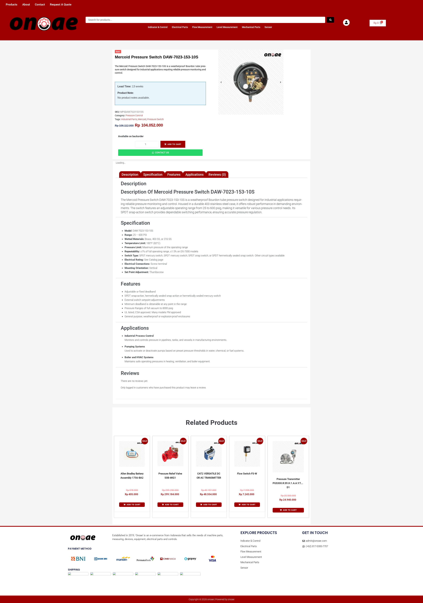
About (26, 4)
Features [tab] (173, 175)
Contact (40, 4)
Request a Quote (60, 4)
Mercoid (142, 119)
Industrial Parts (129, 119)
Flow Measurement (202, 27)
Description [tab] (130, 175)
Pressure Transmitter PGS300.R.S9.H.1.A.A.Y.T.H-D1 (288, 483)
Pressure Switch (155, 119)
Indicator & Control (158, 27)
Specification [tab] (152, 175)
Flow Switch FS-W (247, 473)
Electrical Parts (180, 27)
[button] (132, 504)
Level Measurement (227, 27)
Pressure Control (134, 115)
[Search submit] (330, 20)
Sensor (268, 27)
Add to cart (174, 144)
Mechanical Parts (251, 27)
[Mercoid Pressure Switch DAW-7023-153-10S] (250, 82)
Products (11, 4)
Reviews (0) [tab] (217, 175)
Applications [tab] (194, 175)
